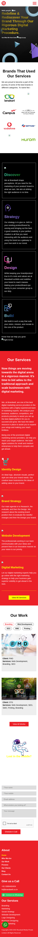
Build (9, 315)
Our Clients (6, 868)
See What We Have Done (9, 37)
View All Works (19, 724)
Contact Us (6, 874)
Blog (3, 871)
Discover (12, 174)
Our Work (5, 862)
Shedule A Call (11, 832)
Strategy (12, 216)
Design (10, 267)
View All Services (19, 598)
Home (4, 855)
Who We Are (6, 858)
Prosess (5, 865)
